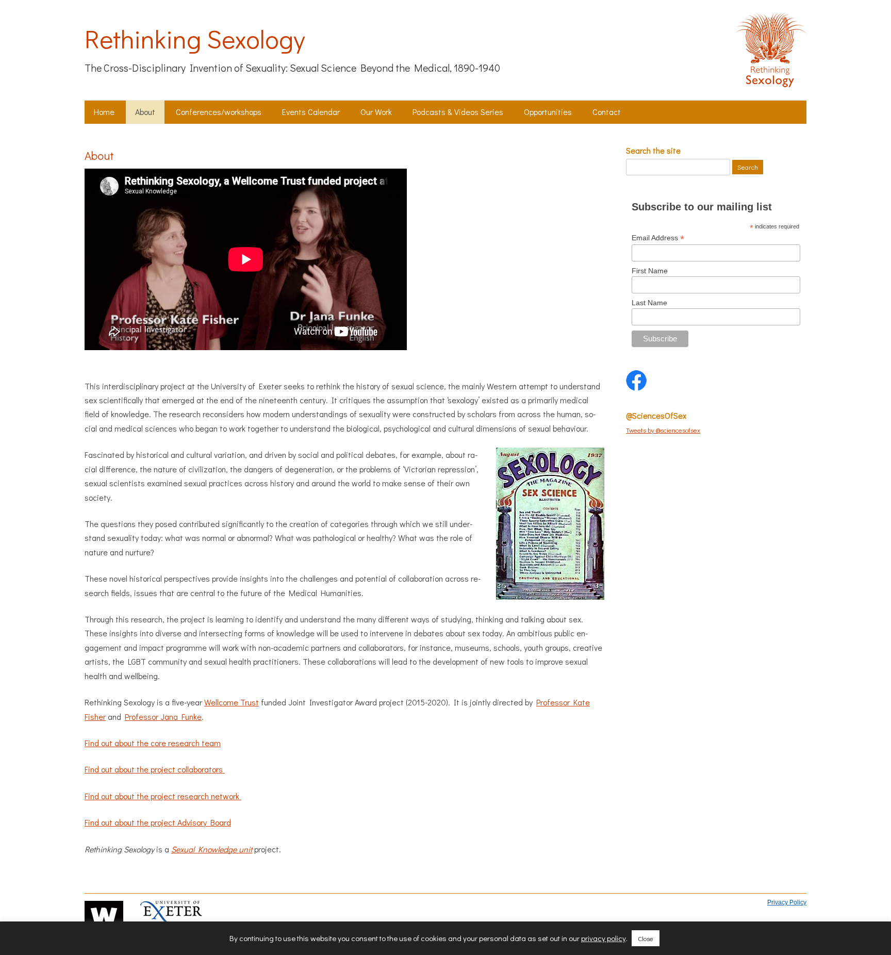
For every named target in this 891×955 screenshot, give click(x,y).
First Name (650, 271)
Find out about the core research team (153, 742)
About (145, 111)
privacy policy (603, 938)
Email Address (658, 238)
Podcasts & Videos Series (457, 111)
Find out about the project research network (163, 796)
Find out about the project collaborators (155, 769)
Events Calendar (311, 111)
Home (104, 111)
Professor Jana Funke (163, 716)
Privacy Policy (786, 902)
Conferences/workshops (218, 111)
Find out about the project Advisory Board (158, 822)
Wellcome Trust (231, 702)
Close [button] (645, 938)
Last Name (649, 303)
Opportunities (548, 111)
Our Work (376, 111)
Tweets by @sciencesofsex (663, 429)
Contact (606, 111)
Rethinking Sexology (195, 39)
